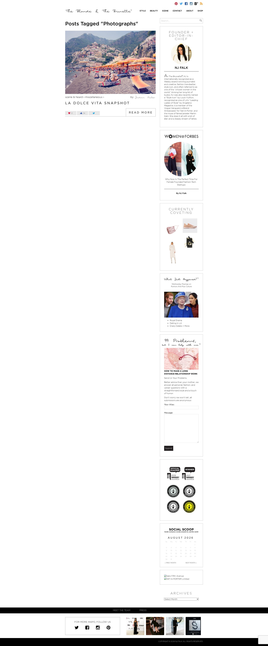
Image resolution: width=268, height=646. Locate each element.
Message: (168, 413)
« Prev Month (170, 563)
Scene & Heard (74, 97)
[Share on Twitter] (94, 113)
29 (195, 556)
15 (195, 550)
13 (186, 550)
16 (166, 553)
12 (181, 550)
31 (171, 559)
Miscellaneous (93, 97)
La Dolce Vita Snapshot (97, 103)
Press (143, 610)
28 (190, 556)
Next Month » (191, 563)
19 (181, 553)
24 (171, 556)
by (132, 97)
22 (195, 553)
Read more (141, 112)
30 (166, 559)
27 (186, 556)
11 (176, 550)
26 (181, 556)
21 (190, 553)
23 (166, 556)
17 (171, 553)
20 (186, 553)
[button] (143, 11)
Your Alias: (169, 404)
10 (171, 550)
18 (176, 553)
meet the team (121, 610)
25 (176, 556)
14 (190, 550)
